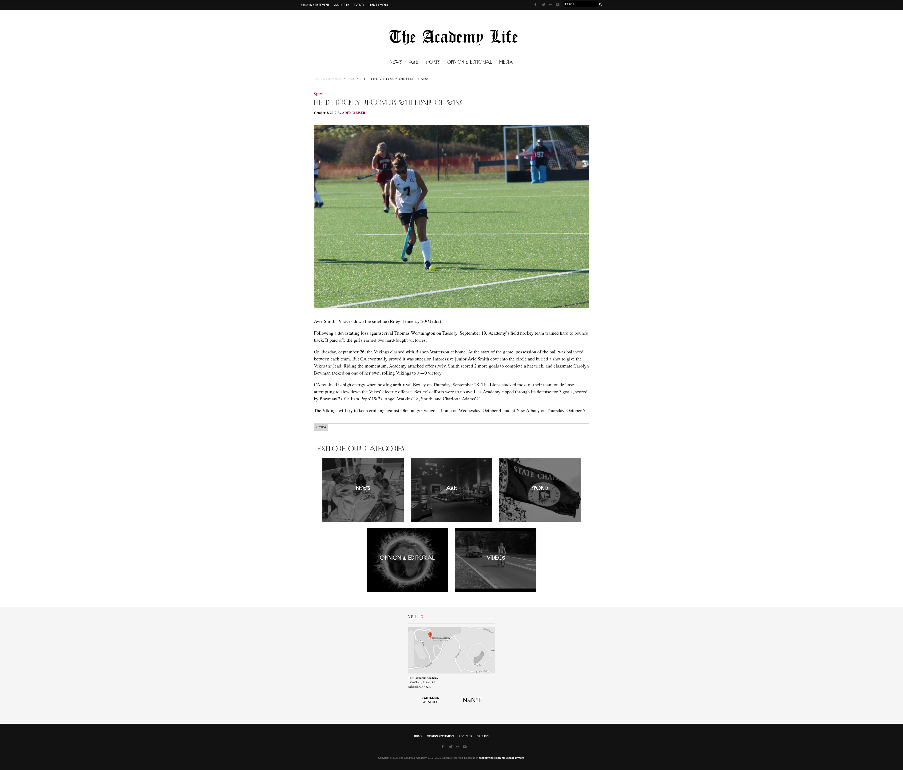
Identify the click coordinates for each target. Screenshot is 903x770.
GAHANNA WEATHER (451, 703)
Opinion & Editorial (469, 62)
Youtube (558, 5)
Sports (433, 62)
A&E (413, 62)
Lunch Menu (378, 5)
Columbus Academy (328, 79)
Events (359, 5)
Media (506, 62)
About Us (341, 5)
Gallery (483, 736)
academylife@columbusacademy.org (501, 757)
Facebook (537, 5)
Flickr (551, 6)
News (396, 62)
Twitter (544, 5)
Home (418, 736)
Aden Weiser (353, 112)
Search (600, 4)
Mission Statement (315, 5)
